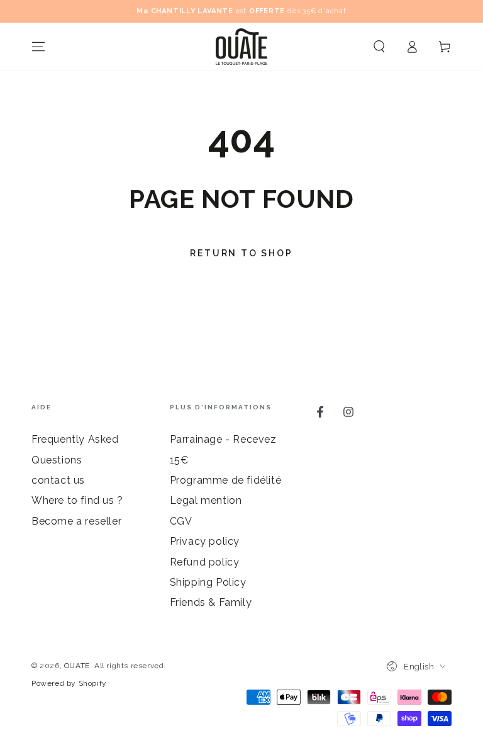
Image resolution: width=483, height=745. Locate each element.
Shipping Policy (208, 582)
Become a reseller (76, 521)
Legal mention (206, 500)
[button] (379, 46)
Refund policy (205, 562)
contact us (58, 480)
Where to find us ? (77, 500)
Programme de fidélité (226, 480)
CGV (181, 521)
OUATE (77, 665)
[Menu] (38, 46)
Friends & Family (211, 602)
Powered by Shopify (69, 683)
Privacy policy (205, 541)
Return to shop (241, 253)
